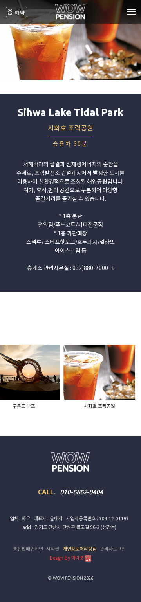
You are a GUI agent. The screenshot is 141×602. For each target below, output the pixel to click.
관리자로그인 (112, 548)
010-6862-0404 (81, 491)
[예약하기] (16, 12)
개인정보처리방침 (80, 548)
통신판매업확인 (28, 548)
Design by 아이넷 (67, 557)
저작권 (52, 548)
